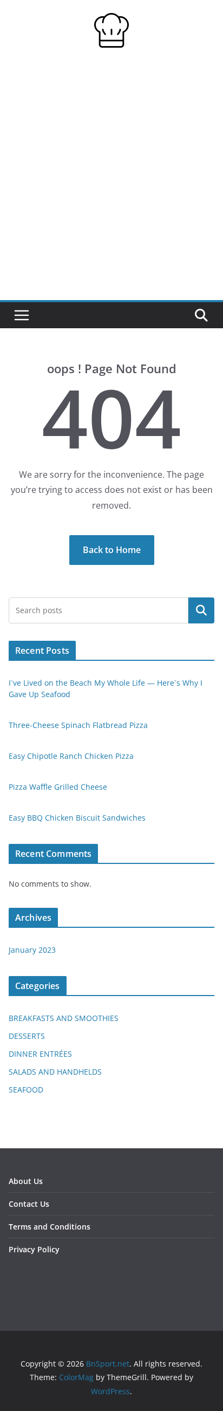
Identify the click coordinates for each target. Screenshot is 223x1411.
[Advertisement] (111, 183)
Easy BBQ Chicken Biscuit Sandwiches (77, 817)
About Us (26, 1181)
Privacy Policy (34, 1249)
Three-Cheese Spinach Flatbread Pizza (78, 725)
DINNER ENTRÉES (40, 1054)
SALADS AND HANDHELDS (55, 1072)
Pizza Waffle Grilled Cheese (58, 787)
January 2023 (32, 950)
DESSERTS (27, 1036)
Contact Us (29, 1204)
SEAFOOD (26, 1089)
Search (201, 610)
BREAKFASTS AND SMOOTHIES (64, 1018)
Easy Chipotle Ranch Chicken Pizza (71, 756)
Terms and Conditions (49, 1226)
